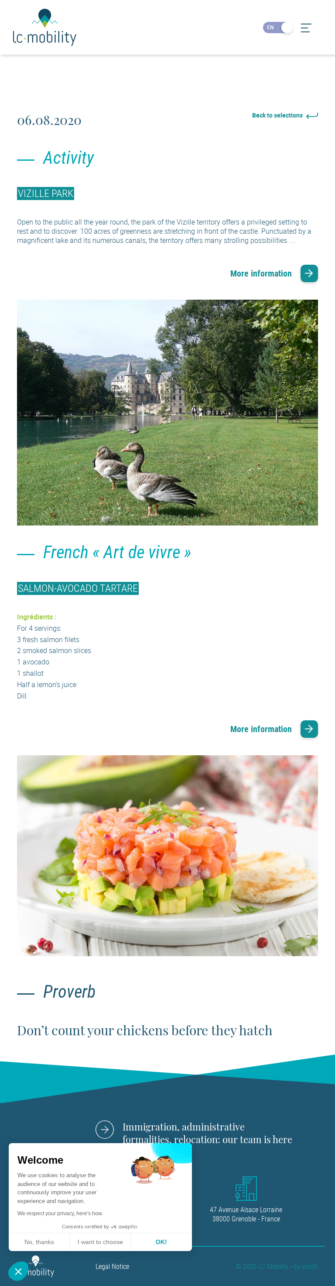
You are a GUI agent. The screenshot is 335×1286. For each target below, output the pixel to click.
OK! (161, 1241)
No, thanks (39, 1241)
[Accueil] (44, 27)
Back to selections (278, 115)
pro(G (310, 1266)
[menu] (305, 28)
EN (270, 27)
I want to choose (100, 1241)
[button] (18, 1271)
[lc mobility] (35, 1266)
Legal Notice (112, 1266)
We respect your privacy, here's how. (60, 1213)
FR (285, 27)
